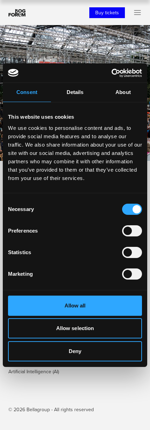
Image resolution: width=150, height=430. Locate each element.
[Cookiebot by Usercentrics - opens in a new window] (111, 73)
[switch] (132, 230)
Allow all (75, 305)
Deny (75, 351)
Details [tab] (75, 92)
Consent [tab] (26, 92)
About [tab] (123, 92)
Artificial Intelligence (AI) (33, 371)
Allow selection (75, 328)
